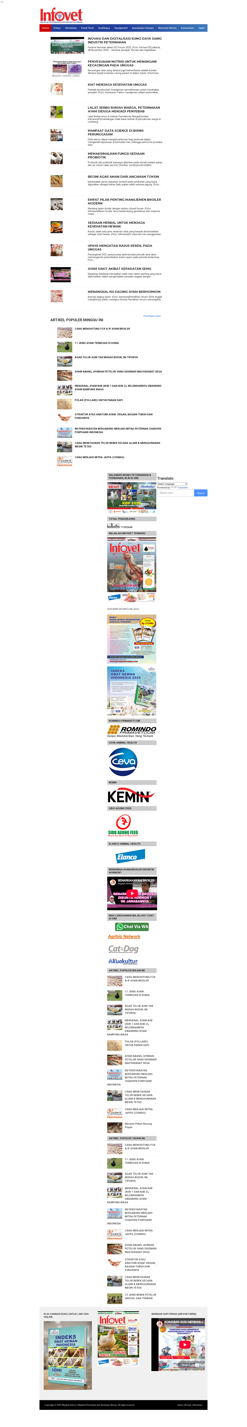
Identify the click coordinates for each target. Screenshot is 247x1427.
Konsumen (187, 28)
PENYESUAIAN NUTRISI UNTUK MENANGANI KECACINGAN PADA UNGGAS (122, 63)
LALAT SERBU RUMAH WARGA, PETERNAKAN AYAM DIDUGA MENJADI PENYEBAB (124, 109)
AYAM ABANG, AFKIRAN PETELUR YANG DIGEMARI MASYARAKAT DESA (118, 371)
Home (45, 28)
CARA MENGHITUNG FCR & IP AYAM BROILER (102, 328)
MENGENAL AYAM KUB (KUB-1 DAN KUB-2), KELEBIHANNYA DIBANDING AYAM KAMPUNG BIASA (129, 1027)
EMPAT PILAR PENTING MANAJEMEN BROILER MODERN (124, 201)
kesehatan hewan (143, 28)
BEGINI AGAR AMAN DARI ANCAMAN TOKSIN (123, 177)
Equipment (121, 28)
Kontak (187, 1405)
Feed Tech (87, 28)
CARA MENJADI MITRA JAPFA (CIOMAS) (99, 457)
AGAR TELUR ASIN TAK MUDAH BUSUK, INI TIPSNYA (106, 357)
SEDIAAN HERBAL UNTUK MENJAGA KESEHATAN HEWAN (116, 224)
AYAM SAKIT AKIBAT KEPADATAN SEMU (119, 269)
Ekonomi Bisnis (167, 28)
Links (45, 35)
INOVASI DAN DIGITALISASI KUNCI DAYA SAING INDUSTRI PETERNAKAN (125, 40)
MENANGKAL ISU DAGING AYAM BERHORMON (124, 292)
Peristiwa (70, 28)
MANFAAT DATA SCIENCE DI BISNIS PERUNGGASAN (116, 132)
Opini (202, 28)
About (180, 1405)
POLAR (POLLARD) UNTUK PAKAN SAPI (99, 400)
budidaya (104, 28)
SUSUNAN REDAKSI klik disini (123, 609)
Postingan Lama (151, 316)
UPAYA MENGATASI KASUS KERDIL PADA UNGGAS (120, 247)
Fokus (57, 28)
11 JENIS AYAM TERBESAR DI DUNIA (97, 343)
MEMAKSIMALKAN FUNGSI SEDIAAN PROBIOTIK (116, 155)
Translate (182, 487)
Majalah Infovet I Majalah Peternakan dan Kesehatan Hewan (89, 1405)
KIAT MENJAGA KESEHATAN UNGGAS (117, 85)
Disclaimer (197, 1405)
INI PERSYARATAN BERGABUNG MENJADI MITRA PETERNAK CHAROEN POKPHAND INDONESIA (129, 1077)
